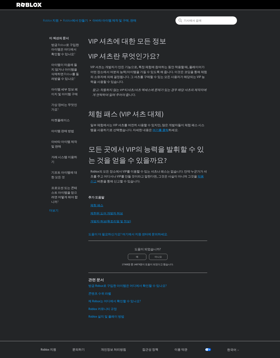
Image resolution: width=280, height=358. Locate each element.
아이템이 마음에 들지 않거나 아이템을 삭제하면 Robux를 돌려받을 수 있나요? (65, 72)
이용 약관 (180, 349)
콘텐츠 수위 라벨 (99, 293)
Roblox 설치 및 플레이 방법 (106, 316)
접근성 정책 (150, 349)
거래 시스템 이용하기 (64, 159)
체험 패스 (96, 205)
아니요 (158, 256)
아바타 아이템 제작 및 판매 (64, 144)
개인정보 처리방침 (113, 349)
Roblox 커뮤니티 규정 (102, 309)
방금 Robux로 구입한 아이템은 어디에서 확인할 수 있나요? (65, 49)
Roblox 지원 (51, 20)
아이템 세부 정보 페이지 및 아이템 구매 (64, 91)
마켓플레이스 (60, 120)
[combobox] (206, 20)
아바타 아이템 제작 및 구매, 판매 (114, 20)
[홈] (29, 5)
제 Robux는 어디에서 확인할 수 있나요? (114, 301)
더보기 (53, 210)
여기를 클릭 (160, 130)
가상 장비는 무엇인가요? (64, 107)
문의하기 (78, 349)
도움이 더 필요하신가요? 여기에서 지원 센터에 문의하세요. (128, 234)
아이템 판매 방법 (62, 131)
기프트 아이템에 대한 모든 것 (64, 174)
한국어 (232, 349)
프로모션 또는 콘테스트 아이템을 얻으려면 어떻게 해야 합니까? (64, 195)
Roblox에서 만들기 (75, 20)
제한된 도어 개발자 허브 (106, 213)
